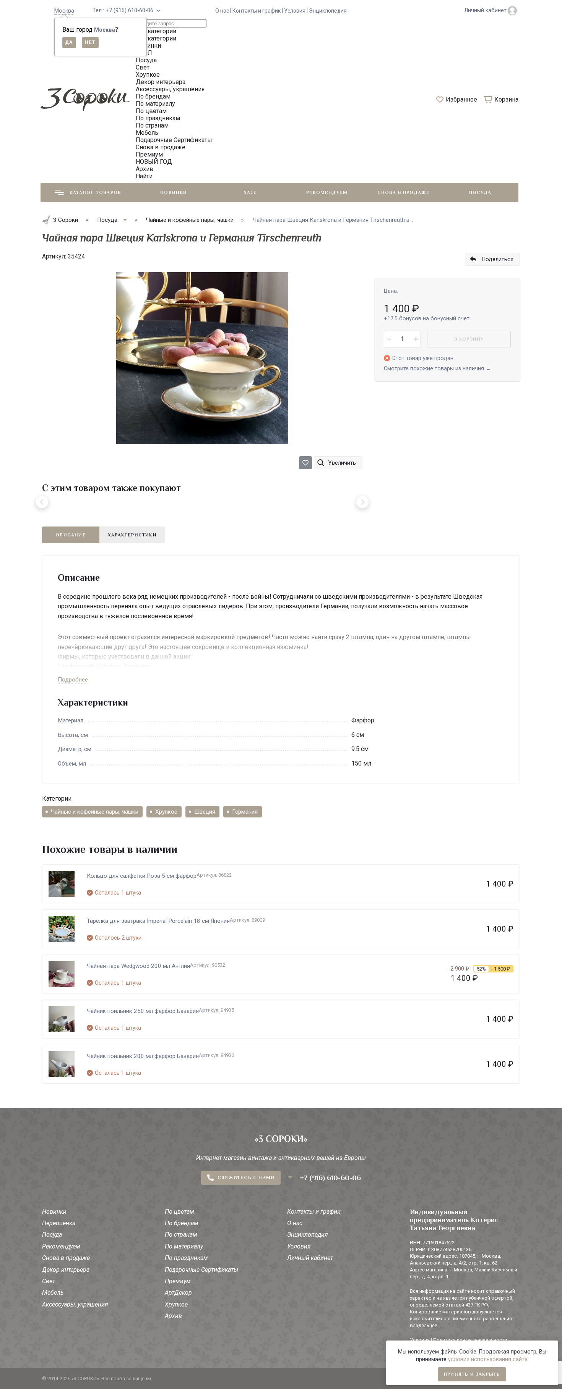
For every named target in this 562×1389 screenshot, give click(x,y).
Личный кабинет (310, 1257)
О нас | (223, 11)
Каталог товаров (95, 192)
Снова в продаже (403, 192)
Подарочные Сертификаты (201, 1269)
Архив (173, 1316)
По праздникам (186, 1257)
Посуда (480, 192)
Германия (245, 811)
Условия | (296, 11)
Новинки (173, 192)
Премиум (178, 1281)
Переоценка (58, 1223)
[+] (416, 339)
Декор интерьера (65, 1269)
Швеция (204, 811)
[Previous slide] (42, 502)
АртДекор (178, 1292)
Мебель (52, 1292)
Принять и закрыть (472, 1374)
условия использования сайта (488, 1359)
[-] (389, 339)
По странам (181, 1234)
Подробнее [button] (73, 679)
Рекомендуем (327, 192)
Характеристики (132, 535)
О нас (294, 1223)
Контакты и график (313, 1211)
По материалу (184, 1246)
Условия (299, 1246)
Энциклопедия (328, 11)
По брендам (181, 1223)
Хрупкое (166, 811)
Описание (70, 535)
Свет (48, 1281)
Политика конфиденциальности (470, 1340)
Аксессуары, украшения (75, 1304)
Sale (250, 192)
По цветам (179, 1211)
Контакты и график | (258, 11)
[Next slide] (362, 502)
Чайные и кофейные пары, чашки (94, 811)
